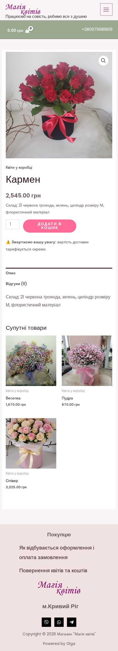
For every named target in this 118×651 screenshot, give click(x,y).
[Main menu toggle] (106, 9)
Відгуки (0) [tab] (16, 283)
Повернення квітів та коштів (53, 570)
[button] (103, 61)
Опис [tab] (11, 273)
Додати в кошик (50, 225)
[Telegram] (71, 622)
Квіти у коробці (19, 167)
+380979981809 (97, 29)
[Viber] (46, 622)
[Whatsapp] (59, 622)
